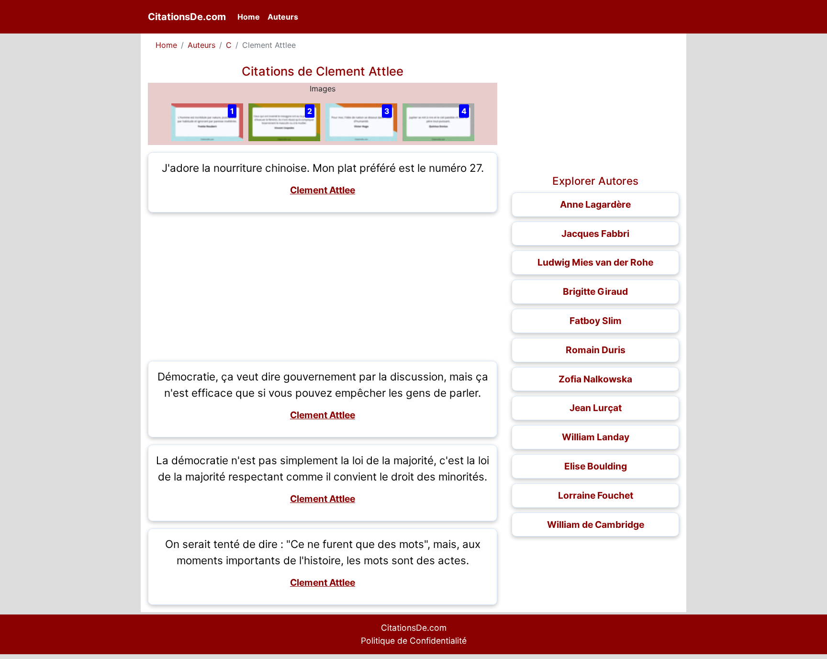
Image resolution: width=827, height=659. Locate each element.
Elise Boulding (595, 466)
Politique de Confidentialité (414, 641)
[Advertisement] (322, 287)
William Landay (595, 437)
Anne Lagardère (595, 204)
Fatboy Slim (596, 320)
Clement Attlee (322, 190)
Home (250, 16)
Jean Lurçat (596, 407)
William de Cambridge (595, 524)
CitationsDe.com (187, 16)
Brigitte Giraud (595, 291)
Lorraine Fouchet (595, 495)
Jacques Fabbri (595, 233)
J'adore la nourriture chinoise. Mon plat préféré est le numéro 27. (323, 167)
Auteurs (283, 17)
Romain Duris (596, 350)
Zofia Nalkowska (595, 379)
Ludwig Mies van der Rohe (595, 262)
